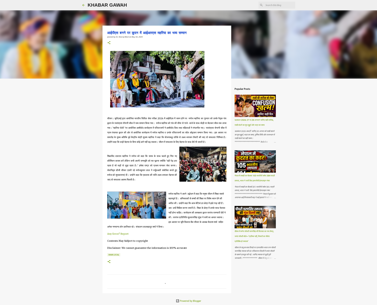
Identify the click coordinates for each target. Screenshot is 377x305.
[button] (109, 43)
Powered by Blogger (190, 301)
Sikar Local (113, 255)
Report (125, 233)
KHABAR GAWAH (107, 5)
